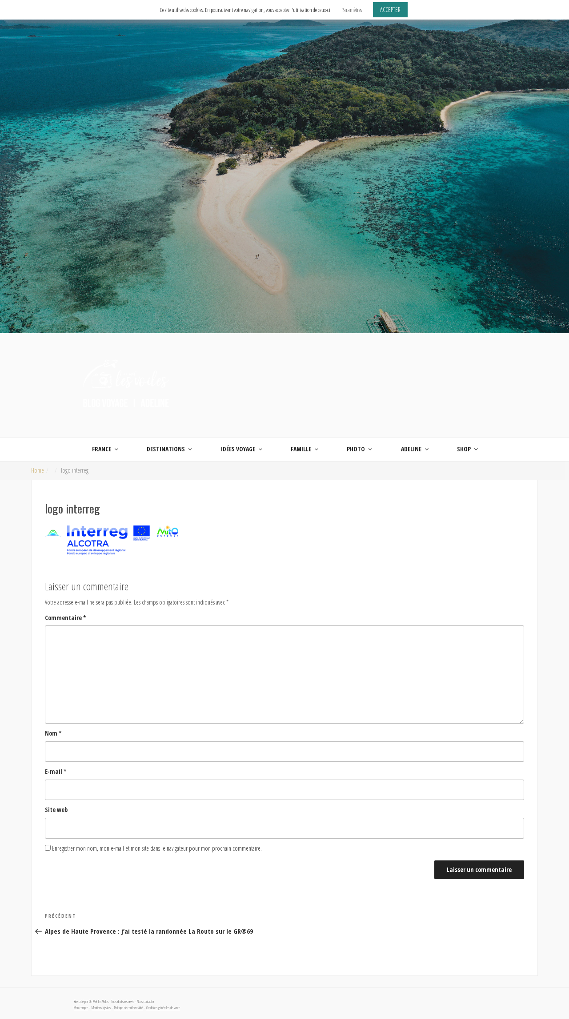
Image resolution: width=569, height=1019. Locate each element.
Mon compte (81, 1008)
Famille (301, 449)
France (101, 449)
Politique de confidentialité (128, 1008)
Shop (464, 449)
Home (37, 470)
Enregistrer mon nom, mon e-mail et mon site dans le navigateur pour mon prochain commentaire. (157, 848)
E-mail (56, 771)
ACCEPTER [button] (390, 9)
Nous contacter (145, 1001)
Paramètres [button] (351, 10)
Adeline (411, 449)
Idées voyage (238, 449)
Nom (53, 733)
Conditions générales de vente (163, 1008)
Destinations (166, 449)
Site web (56, 809)
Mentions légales (101, 1008)
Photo (356, 449)
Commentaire (65, 617)
